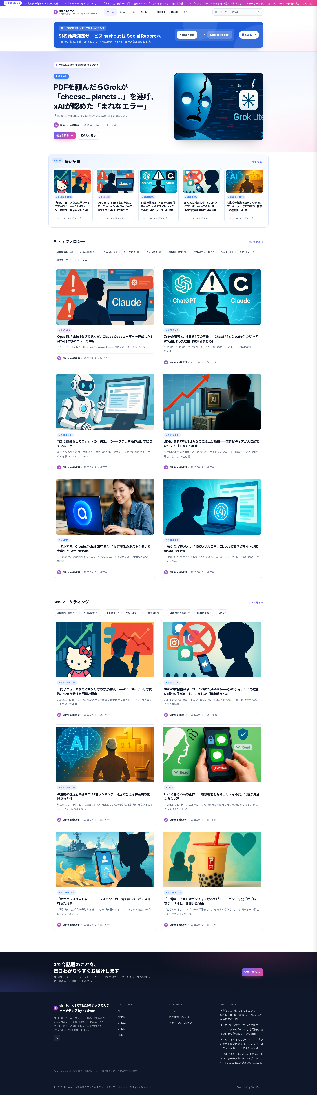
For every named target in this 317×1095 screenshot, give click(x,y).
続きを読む (62, 135)
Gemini (227, 252)
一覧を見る (256, 162)
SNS (186, 12)
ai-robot (84, 260)
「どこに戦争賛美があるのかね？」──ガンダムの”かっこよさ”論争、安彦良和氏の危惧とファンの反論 (241, 1029)
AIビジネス (132, 252)
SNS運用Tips (66, 612)
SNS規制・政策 (180, 612)
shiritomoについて (179, 1016)
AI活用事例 (88, 252)
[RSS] (57, 1038)
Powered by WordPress (250, 1087)
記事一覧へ (250, 972)
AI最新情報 (64, 252)
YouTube (133, 612)
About (123, 12)
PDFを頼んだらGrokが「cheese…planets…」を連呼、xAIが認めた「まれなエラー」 (106, 96)
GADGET (160, 12)
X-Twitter (92, 612)
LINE (222, 612)
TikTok (113, 612)
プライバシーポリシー (181, 1022)
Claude (110, 252)
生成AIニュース (204, 252)
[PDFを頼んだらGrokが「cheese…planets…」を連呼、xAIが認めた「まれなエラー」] (218, 106)
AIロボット (248, 252)
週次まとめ (63, 260)
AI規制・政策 (177, 252)
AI (134, 12)
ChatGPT (154, 252)
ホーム (110, 12)
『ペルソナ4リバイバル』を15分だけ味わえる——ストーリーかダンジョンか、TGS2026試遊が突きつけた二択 (163, 3)
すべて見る (254, 242)
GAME (174, 12)
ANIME (145, 12)
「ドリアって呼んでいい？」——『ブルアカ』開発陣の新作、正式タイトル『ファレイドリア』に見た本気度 (241, 1044)
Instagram (155, 612)
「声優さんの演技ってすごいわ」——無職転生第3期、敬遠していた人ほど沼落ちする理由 (241, 1015)
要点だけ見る (88, 135)
